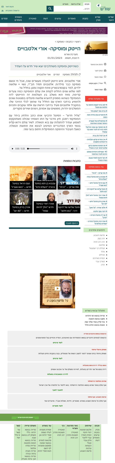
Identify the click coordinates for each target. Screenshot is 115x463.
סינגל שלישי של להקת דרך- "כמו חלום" (69, 209)
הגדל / (100, 83)
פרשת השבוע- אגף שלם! (97, 397)
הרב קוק (101, 238)
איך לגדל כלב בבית (99, 135)
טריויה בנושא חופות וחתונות (30, 441)
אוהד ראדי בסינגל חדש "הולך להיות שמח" (45, 207)
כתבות (85, 18)
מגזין (97, 429)
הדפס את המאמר (96, 64)
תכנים (87, 4)
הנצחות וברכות (88, 447)
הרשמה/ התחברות (12, 10)
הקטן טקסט (93, 83)
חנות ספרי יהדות (44, 451)
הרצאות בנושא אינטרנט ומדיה (95, 333)
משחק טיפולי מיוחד (99, 349)
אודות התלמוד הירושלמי (97, 381)
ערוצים (58, 18)
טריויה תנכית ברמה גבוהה (31, 452)
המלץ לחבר (99, 71)
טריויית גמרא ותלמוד (31, 447)
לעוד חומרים (57, 406)
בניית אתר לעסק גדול (98, 111)
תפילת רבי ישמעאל (97, 248)
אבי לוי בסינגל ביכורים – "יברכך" (98, 216)
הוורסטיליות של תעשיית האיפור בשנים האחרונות (98, 122)
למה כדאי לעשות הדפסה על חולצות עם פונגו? (96, 106)
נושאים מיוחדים (18, 18)
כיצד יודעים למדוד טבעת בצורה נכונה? (98, 159)
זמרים (56, 74)
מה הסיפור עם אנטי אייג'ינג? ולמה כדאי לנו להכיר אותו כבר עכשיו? (96, 129)
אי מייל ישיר (17, 436)
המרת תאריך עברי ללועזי (86, 436)
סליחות (102, 245)
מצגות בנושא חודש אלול (95, 325)
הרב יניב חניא (99, 241)
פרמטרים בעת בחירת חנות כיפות (97, 116)
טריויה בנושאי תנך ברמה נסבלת (29, 457)
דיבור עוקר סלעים (99, 211)
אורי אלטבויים (44, 74)
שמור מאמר (98, 77)
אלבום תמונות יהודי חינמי (85, 431)
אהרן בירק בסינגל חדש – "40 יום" (21, 209)
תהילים (102, 254)
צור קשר (18, 431)
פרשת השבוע (99, 235)
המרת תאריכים (99, 258)
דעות (45, 18)
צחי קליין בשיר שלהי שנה (95, 322)
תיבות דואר (10, 6)
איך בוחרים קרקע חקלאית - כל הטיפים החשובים (96, 140)
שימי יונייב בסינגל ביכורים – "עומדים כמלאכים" (97, 222)
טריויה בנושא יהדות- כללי (30, 431)
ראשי (78, 41)
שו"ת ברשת (76, 4)
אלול (103, 251)
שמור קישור (99, 89)
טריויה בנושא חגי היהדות (95, 315)
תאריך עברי (100, 261)
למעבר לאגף (57, 390)
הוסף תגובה (71, 223)
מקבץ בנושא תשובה (97, 319)
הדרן (103, 264)
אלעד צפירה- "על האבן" (97, 207)
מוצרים (65, 4)
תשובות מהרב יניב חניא (72, 436)
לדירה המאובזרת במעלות (57, 374)
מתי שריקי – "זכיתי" (69, 187)
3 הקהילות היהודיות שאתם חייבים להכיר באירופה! (97, 153)
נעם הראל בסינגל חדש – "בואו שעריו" (21, 185)
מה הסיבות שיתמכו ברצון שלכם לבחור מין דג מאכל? (97, 146)
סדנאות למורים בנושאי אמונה (45, 441)
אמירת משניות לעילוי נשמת (45, 431)
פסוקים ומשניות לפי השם (44, 447)
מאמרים (71, 18)
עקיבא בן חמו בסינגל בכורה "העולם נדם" (45, 185)
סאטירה (32, 18)
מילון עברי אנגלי (87, 441)
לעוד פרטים (57, 342)
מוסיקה (60, 41)
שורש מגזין (97, 18)
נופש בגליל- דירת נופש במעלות (94, 365)
